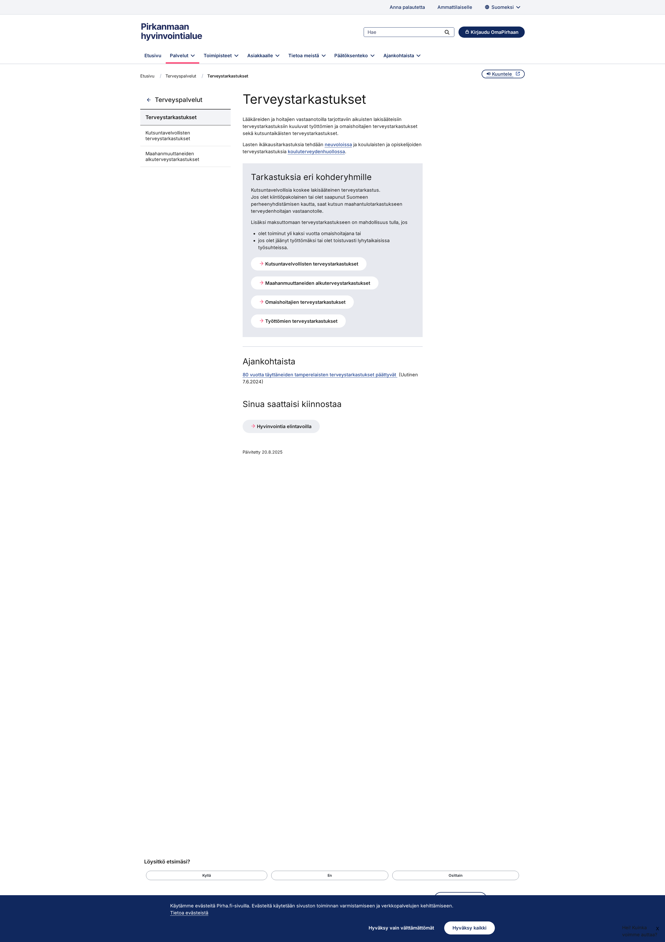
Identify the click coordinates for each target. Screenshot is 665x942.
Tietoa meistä (304, 55)
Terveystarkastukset (171, 117)
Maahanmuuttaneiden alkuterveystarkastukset (172, 156)
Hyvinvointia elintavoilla (283, 426)
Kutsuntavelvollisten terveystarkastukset (167, 135)
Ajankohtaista (399, 55)
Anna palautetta (407, 7)
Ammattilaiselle (454, 7)
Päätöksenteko (351, 55)
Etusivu (152, 55)
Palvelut (180, 55)
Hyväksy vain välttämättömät (401, 928)
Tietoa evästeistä (189, 912)
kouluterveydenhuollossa (316, 151)
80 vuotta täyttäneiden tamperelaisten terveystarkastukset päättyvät (320, 374)
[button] (206, 875)
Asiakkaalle (260, 55)
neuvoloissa (338, 144)
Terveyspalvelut (180, 76)
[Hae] (447, 32)
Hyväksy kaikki (470, 928)
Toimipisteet (218, 55)
